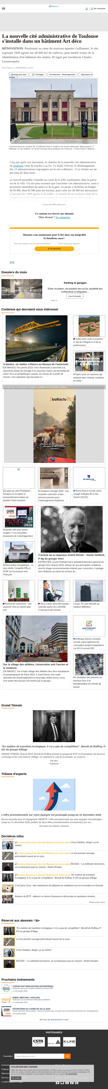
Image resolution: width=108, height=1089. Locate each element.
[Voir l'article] (103, 387)
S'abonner (54, 763)
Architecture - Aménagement (62, 74)
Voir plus (54, 760)
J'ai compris (16, 1078)
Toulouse (18, 165)
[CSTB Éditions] (38, 1041)
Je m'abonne (54, 249)
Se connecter (63, 217)
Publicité (5, 1069)
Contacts (5, 1065)
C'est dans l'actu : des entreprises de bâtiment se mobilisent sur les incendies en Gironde (35, 387)
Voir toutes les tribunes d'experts (54, 826)
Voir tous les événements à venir (54, 1019)
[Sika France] (54, 1041)
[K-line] (69, 1041)
